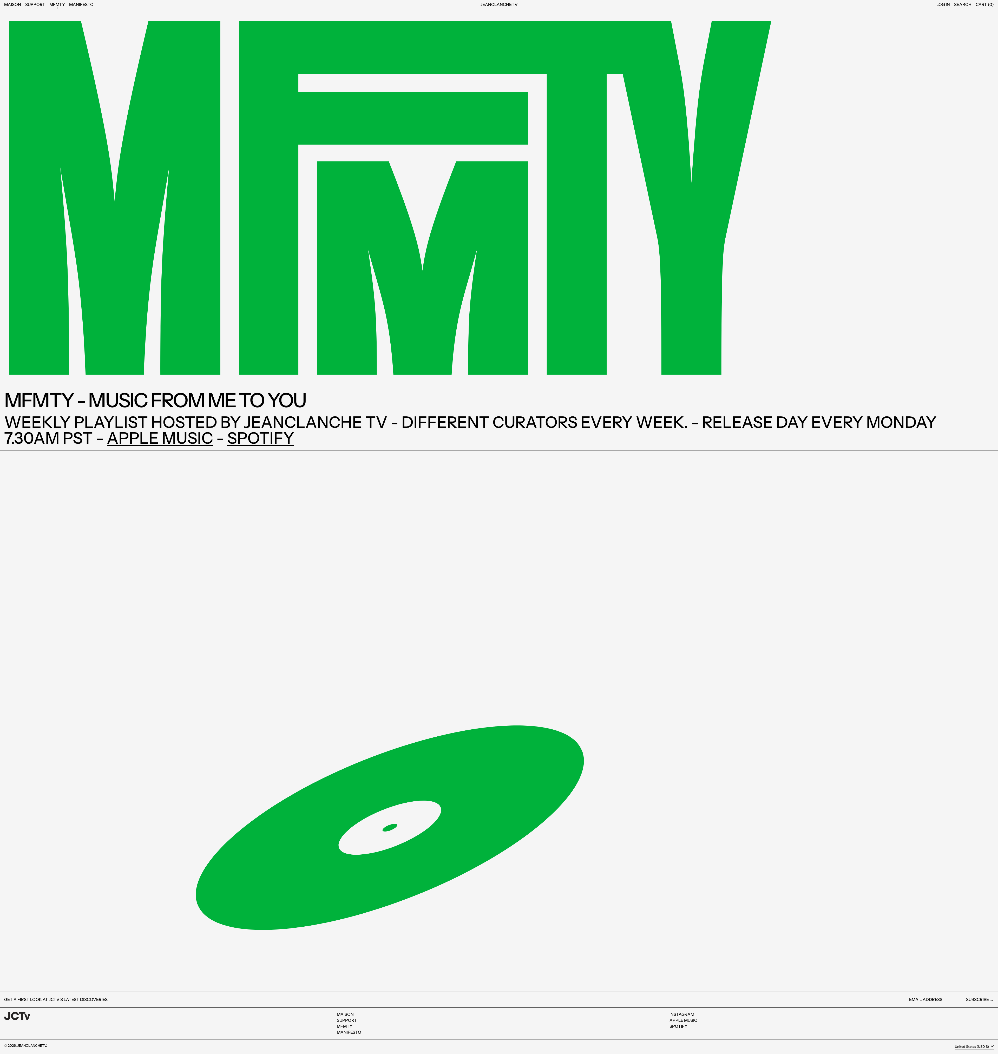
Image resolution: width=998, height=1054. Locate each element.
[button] (962, 4)
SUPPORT (347, 1020)
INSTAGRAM (681, 1014)
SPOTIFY (260, 438)
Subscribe (977, 999)
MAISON (345, 1014)
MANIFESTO (349, 1032)
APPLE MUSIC (160, 438)
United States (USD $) (972, 1047)
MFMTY (344, 1026)
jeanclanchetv (499, 4)
